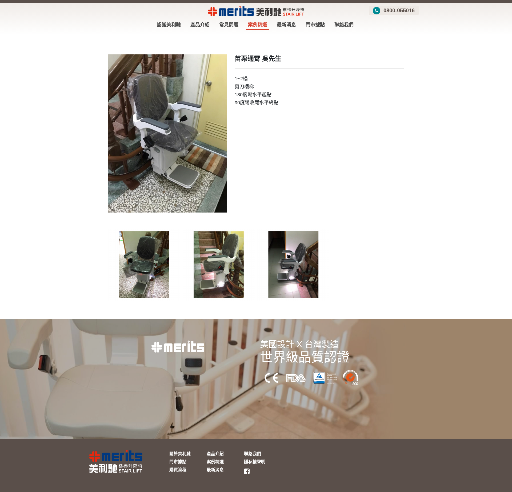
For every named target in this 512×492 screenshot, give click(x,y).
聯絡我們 (344, 24)
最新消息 (286, 24)
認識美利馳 (169, 24)
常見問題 (228, 24)
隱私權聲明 (254, 461)
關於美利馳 (180, 453)
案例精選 (257, 24)
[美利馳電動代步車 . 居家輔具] (262, 471)
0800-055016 (398, 10)
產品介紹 (200, 24)
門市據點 (315, 24)
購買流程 (177, 469)
